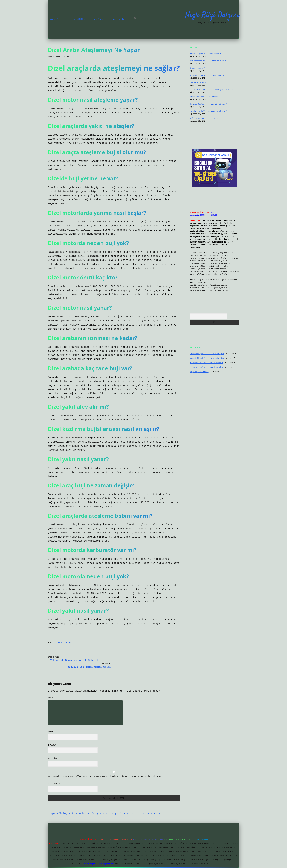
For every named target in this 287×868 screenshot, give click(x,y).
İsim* (50, 732)
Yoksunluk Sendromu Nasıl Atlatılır (75, 660)
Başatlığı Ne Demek (199, 372)
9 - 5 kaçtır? (56, 783)
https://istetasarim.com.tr (130, 813)
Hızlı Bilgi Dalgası (212, 15)
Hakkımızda (118, 19)
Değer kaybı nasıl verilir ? (204, 118)
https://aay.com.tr (95, 813)
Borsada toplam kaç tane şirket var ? (208, 104)
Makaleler (65, 642)
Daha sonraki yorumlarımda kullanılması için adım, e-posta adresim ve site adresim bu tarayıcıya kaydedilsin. (104, 776)
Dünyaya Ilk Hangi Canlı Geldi (89, 667)
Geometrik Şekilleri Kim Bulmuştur (207, 354)
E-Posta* (52, 745)
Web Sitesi (53, 758)
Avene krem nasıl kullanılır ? (205, 97)
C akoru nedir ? (197, 68)
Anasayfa (54, 19)
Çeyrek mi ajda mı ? (200, 83)
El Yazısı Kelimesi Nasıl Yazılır (206, 363)
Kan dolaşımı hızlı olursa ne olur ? (208, 61)
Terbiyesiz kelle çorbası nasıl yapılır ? (211, 111)
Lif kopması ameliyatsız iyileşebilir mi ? (211, 90)
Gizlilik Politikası (76, 19)
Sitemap (156, 813)
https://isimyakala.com (64, 813)
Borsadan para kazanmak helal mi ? (207, 54)
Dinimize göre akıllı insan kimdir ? (208, 75)
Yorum (50, 698)
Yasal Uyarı (100, 19)
